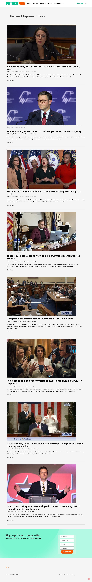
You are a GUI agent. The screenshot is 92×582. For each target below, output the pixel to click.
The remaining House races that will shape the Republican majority (44, 131)
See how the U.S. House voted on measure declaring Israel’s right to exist (44, 193)
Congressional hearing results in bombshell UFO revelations (40, 318)
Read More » (10, 80)
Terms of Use (62, 574)
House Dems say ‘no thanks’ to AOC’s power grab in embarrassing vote (43, 68)
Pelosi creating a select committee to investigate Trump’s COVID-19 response (44, 382)
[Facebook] (6, 567)
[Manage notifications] (89, 579)
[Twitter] (8, 567)
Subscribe (67, 552)
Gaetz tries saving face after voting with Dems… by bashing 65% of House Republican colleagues (43, 508)
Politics (9, 71)
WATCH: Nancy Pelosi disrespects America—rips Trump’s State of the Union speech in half (45, 445)
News (8, 386)
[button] (30, 3)
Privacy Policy (71, 574)
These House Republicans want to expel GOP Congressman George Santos (43, 257)
